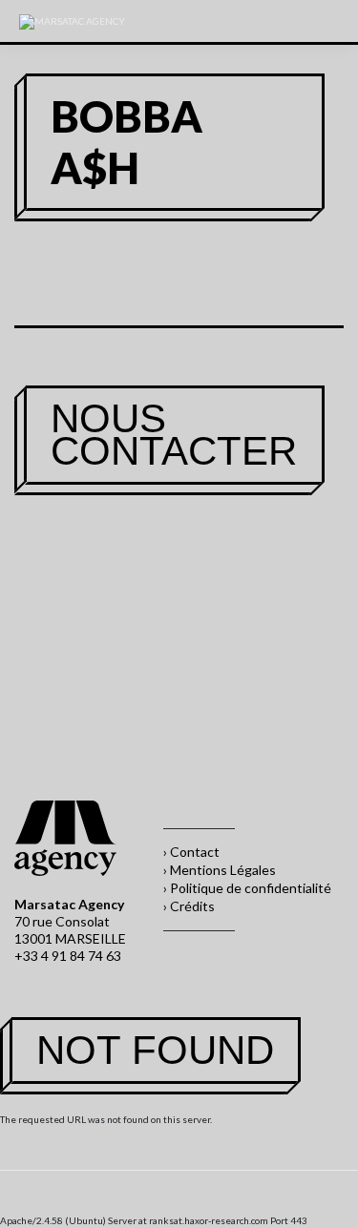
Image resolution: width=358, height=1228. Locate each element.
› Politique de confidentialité (247, 888)
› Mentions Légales (219, 870)
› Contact (191, 851)
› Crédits (189, 906)
